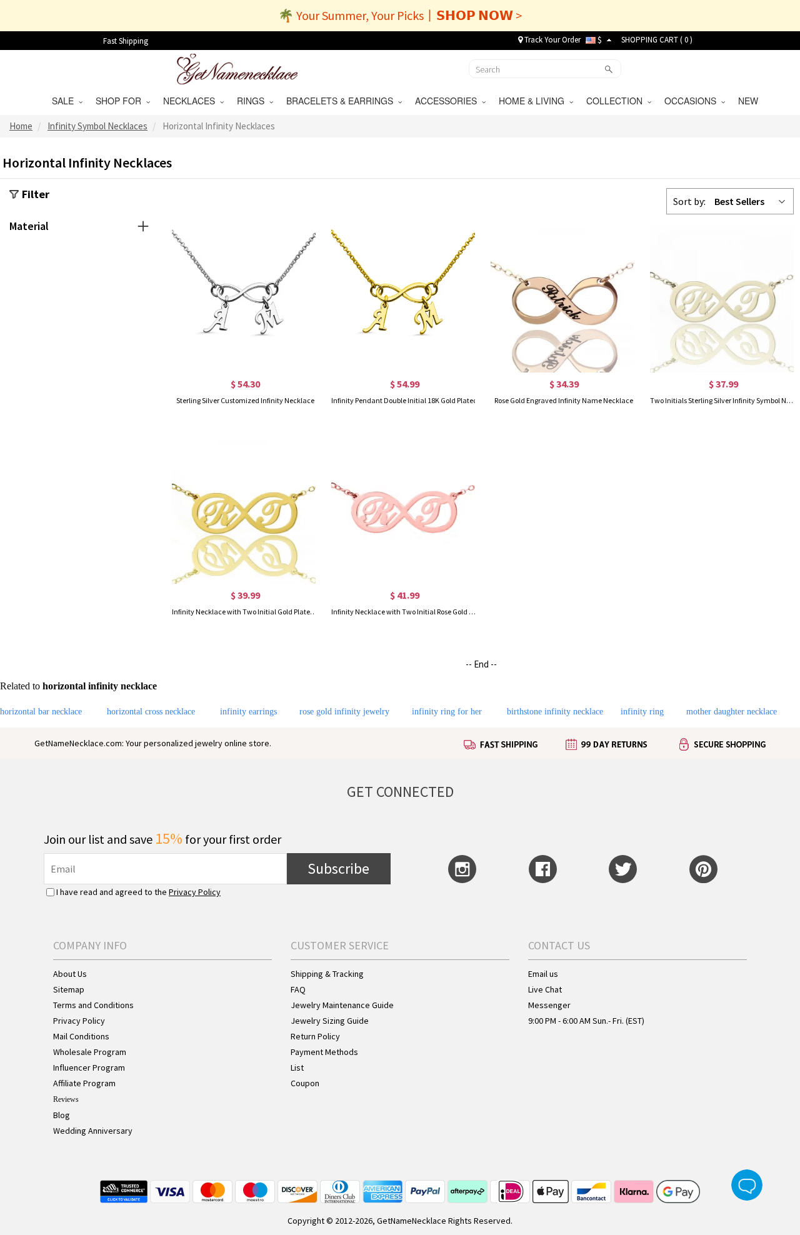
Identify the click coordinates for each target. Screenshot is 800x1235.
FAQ (298, 989)
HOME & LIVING (534, 100)
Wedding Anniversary (92, 1130)
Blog (61, 1115)
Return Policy (315, 1036)
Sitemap (68, 989)
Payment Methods (324, 1052)
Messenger (549, 1005)
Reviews (66, 1099)
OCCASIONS (692, 100)
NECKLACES (191, 100)
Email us (543, 973)
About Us (70, 973)
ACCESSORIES (448, 100)
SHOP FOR (121, 100)
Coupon (305, 1083)
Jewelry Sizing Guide (330, 1020)
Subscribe (338, 868)
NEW (749, 100)
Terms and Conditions (93, 1005)
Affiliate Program (84, 1083)
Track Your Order (551, 39)
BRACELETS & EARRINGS (342, 100)
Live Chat (545, 989)
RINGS (253, 100)
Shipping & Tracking (327, 973)
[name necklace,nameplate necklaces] (237, 67)
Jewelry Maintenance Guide (342, 1005)
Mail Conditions (81, 1036)
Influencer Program (89, 1067)
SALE (65, 100)
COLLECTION (617, 100)
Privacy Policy (195, 892)
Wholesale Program (89, 1052)
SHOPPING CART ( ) (656, 39)
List (297, 1067)
